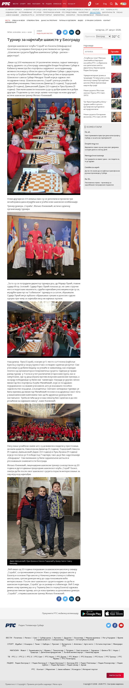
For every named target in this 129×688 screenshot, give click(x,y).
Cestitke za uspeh (92, 167)
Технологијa (58, 650)
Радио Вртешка (58, 665)
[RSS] (116, 4)
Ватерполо (66, 644)
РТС (64, 4)
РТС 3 (29, 657)
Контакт (106, 20)
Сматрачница (58, 640)
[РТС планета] (89, 4)
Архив (83, 665)
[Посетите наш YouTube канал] (121, 625)
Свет (35, 638)
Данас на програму (49, 20)
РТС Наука (49, 657)
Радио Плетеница (88, 663)
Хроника (57, 638)
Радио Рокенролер (106, 663)
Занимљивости (35, 650)
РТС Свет (38, 657)
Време (120, 638)
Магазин (36, 4)
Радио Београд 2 (39, 663)
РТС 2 (21, 657)
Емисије (57, 4)
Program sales (102, 15)
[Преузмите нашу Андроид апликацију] (91, 613)
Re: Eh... (88, 179)
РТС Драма (61, 657)
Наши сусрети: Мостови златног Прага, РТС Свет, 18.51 (94, 92)
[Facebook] (58, 32)
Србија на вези (18, 20)
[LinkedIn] (71, 32)
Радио (49, 4)
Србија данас (45, 638)
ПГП (102, 10)
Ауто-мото (88, 644)
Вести (15, 4)
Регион (28, 638)
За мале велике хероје (73, 652)
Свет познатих (82, 650)
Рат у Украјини (109, 638)
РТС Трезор (111, 657)
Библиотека (59, 15)
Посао (119, 12)
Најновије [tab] (88, 45)
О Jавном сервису (14, 10)
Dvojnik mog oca (92, 144)
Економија (78, 638)
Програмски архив (51, 12)
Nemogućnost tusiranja (94, 155)
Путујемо (70, 650)
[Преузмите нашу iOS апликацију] (114, 613)
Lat (97, 3)
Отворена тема (33, 20)
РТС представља (69, 12)
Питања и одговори (67, 20)
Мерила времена (93, 638)
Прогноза (90, 36)
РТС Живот (73, 657)
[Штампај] (77, 32)
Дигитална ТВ (108, 12)
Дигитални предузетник (51, 652)
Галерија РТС (112, 10)
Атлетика (78, 644)
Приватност (10, 684)
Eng (105, 3)
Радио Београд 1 (22, 663)
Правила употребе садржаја (39, 684)
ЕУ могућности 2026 (85, 640)
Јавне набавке (12, 15)
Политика (18, 638)
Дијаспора (95, 12)
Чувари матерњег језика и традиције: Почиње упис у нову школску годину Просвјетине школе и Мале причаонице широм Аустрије (97, 80)
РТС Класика (86, 657)
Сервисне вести (43, 640)
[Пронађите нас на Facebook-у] (114, 625)
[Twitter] (65, 32)
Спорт (23, 4)
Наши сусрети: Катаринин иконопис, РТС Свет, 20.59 (95, 115)
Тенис (37, 644)
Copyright (21, 684)
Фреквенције (10, 22)
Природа (34, 652)
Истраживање (25, 12)
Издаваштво (11, 12)
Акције (95, 10)
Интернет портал (44, 15)
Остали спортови (103, 644)
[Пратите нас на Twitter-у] (108, 625)
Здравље (95, 650)
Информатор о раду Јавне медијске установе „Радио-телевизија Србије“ (57, 10)
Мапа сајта (115, 675)
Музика (47, 650)
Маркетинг (83, 12)
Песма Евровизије (85, 15)
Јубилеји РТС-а (27, 15)
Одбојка (46, 644)
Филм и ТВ (106, 650)
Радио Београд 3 (57, 663)
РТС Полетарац (68, 658)
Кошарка (28, 644)
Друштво (68, 638)
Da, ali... (88, 132)
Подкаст (70, 640)
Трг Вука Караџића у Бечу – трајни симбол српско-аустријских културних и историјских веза (95, 105)
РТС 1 (14, 657)
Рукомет (55, 644)
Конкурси (70, 15)
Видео (80, 20)
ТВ (43, 4)
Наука (115, 650)
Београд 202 (72, 663)
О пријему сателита (93, 20)
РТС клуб (37, 12)
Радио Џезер (72, 665)
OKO (29, 4)
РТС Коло (99, 657)
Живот (23, 650)
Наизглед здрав (92, 652)
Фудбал (18, 644)
